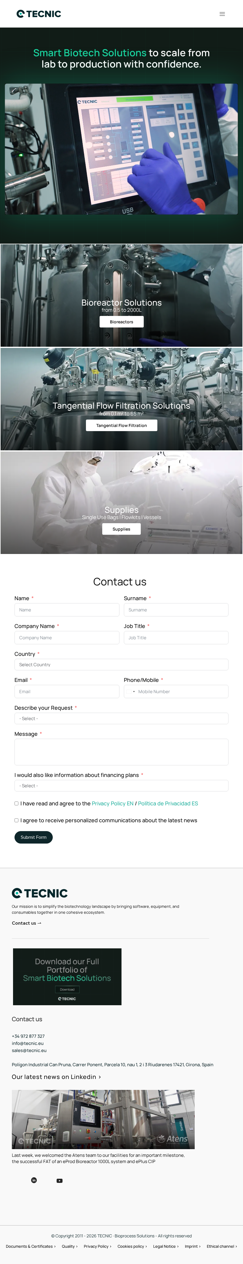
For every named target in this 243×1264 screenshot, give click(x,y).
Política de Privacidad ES (168, 803)
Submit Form (34, 837)
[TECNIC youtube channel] (78, 1185)
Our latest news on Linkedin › (57, 1077)
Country (25, 653)
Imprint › (193, 1246)
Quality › (70, 1246)
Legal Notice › (166, 1246)
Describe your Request (44, 707)
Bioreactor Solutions (121, 302)
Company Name (35, 625)
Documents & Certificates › (31, 1246)
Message (26, 733)
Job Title (134, 625)
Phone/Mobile (141, 679)
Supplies (122, 509)
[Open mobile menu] (222, 14)
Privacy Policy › (98, 1246)
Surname (135, 598)
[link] (67, 976)
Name (22, 598)
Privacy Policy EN (113, 803)
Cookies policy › (132, 1246)
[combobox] (130, 691)
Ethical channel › (222, 1246)
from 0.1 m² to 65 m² (121, 413)
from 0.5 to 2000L (122, 309)
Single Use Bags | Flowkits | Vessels (121, 517)
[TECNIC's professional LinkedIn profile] (34, 1184)
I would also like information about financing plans (77, 774)
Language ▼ (115, 1180)
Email (21, 679)
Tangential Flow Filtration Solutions (121, 405)
